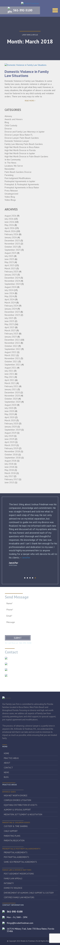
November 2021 (12, 358)
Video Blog (10, 196)
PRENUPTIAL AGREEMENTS (15, 852)
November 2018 (12, 451)
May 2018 (9, 470)
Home (6, 753)
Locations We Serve (14, 165)
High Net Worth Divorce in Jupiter (20, 153)
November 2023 (12, 315)
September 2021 (13, 364)
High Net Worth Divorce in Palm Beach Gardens (26, 156)
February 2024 (11, 305)
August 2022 (10, 352)
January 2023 (11, 336)
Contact (8, 767)
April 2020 (9, 417)
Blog (7, 122)
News (6, 772)
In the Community (13, 159)
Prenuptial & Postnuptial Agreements (22, 184)
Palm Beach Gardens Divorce (18, 172)
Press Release (11, 190)
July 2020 (9, 408)
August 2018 (10, 460)
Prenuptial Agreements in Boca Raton (22, 187)
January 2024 (11, 308)
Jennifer (26, 557)
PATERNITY (9, 883)
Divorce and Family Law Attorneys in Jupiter (25, 131)
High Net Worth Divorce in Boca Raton (22, 147)
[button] (24, 577)
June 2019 (9, 439)
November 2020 (12, 395)
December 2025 (12, 240)
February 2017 (11, 479)
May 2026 (9, 225)
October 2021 (11, 361)
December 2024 (12, 277)
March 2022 (10, 355)
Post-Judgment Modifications (18, 178)
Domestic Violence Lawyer (17, 141)
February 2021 (11, 386)
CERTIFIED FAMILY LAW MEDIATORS (19, 897)
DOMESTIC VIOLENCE (13, 888)
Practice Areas (11, 758)
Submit (18, 637)
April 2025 (9, 265)
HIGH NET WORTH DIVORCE (15, 795)
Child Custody (11, 125)
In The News (10, 162)
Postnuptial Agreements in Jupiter (20, 181)
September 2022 (13, 349)
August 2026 (10, 215)
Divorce (8, 128)
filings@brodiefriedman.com (22, 669)
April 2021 (9, 380)
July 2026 (9, 218)
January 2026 (11, 237)
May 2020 (9, 414)
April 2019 (9, 442)
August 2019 (10, 432)
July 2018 (9, 463)
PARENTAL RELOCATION (14, 840)
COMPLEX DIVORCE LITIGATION (17, 800)
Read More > (35, 101)
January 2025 (11, 274)
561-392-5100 (22, 10)
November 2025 (12, 243)
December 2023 (12, 311)
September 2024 (13, 284)
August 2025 (10, 253)
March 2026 (10, 231)
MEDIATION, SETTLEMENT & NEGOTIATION (23, 814)
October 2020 (11, 398)
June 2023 (9, 321)
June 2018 (9, 467)
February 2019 (11, 448)
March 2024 (10, 302)
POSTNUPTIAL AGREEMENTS (16, 857)
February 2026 (11, 234)
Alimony (8, 116)
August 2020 (10, 404)
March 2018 (10, 473)
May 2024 (9, 296)
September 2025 (13, 249)
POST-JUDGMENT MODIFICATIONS (19, 873)
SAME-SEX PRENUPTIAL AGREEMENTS (20, 862)
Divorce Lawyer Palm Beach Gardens (22, 137)
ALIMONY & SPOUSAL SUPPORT (17, 809)
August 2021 (10, 367)
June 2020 (9, 411)
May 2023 (9, 324)
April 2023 (9, 327)
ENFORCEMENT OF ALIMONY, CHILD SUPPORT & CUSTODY (29, 893)
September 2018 (13, 457)
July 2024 (9, 290)
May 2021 (9, 377)
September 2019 (13, 429)
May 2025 (9, 262)
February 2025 (11, 271)
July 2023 (9, 318)
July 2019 (9, 436)
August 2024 (10, 287)
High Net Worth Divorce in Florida (20, 150)
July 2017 (9, 476)
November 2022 (12, 342)
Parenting (9, 175)
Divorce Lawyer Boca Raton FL (19, 134)
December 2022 (12, 339)
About (7, 763)
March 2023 (10, 330)
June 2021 (9, 373)
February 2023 (11, 333)
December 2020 (12, 392)
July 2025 (9, 256)
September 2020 (13, 401)
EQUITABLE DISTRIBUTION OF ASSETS (20, 805)
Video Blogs (10, 199)
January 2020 (11, 426)
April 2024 (9, 299)
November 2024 (12, 280)
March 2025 (10, 268)
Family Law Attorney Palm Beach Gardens (24, 144)
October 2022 (11, 346)
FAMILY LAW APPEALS (13, 878)
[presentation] (21, 578)
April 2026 (9, 228)
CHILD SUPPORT (11, 831)
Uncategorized (11, 193)
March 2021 (10, 383)
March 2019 (10, 445)
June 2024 (9, 293)
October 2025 (11, 246)
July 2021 (9, 370)
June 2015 (9, 482)
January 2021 (11, 389)
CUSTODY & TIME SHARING (16, 826)
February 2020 (11, 423)
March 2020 (10, 420)
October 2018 (11, 454)
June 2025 (9, 259)
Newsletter (10, 168)
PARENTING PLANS (12, 836)
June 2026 (9, 222)
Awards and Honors (14, 119)
